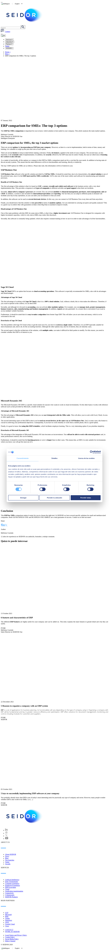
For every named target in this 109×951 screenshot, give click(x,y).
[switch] (42, 489)
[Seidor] (25, 816)
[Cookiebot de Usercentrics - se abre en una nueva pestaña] (91, 452)
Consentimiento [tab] (23, 458)
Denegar (23, 498)
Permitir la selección (54, 498)
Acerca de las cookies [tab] (86, 458)
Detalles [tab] (55, 458)
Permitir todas (85, 498)
